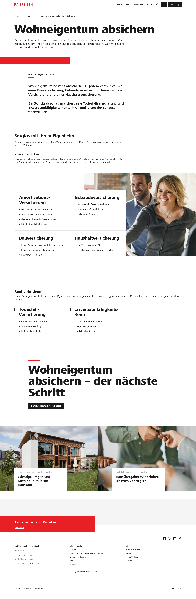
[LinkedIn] (174, 538)
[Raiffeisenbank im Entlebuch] (23, 4)
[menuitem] (123, 4)
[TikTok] (180, 538)
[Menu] (164, 4)
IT (181, 589)
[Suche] (157, 4)
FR (177, 589)
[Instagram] (169, 538)
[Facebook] (164, 538)
